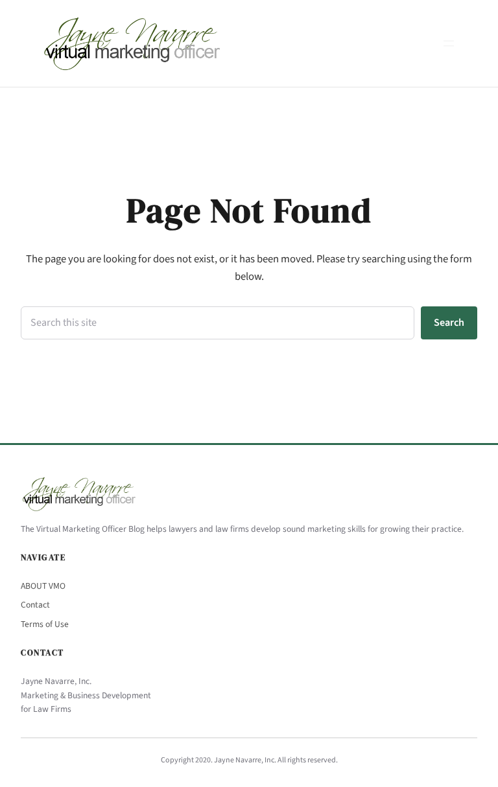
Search (449, 322)
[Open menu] (448, 43)
